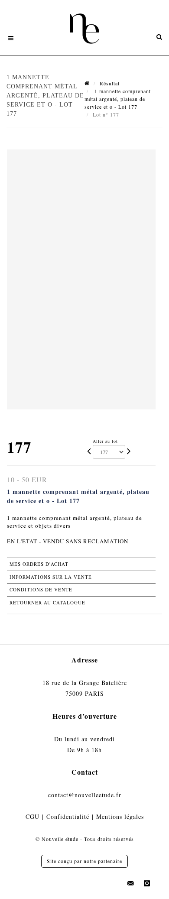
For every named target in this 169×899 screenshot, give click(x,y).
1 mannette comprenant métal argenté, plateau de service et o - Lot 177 (117, 99)
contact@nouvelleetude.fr (84, 795)
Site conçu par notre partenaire (84, 860)
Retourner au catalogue (47, 602)
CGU (32, 816)
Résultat (110, 83)
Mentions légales (120, 816)
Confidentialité (67, 816)
